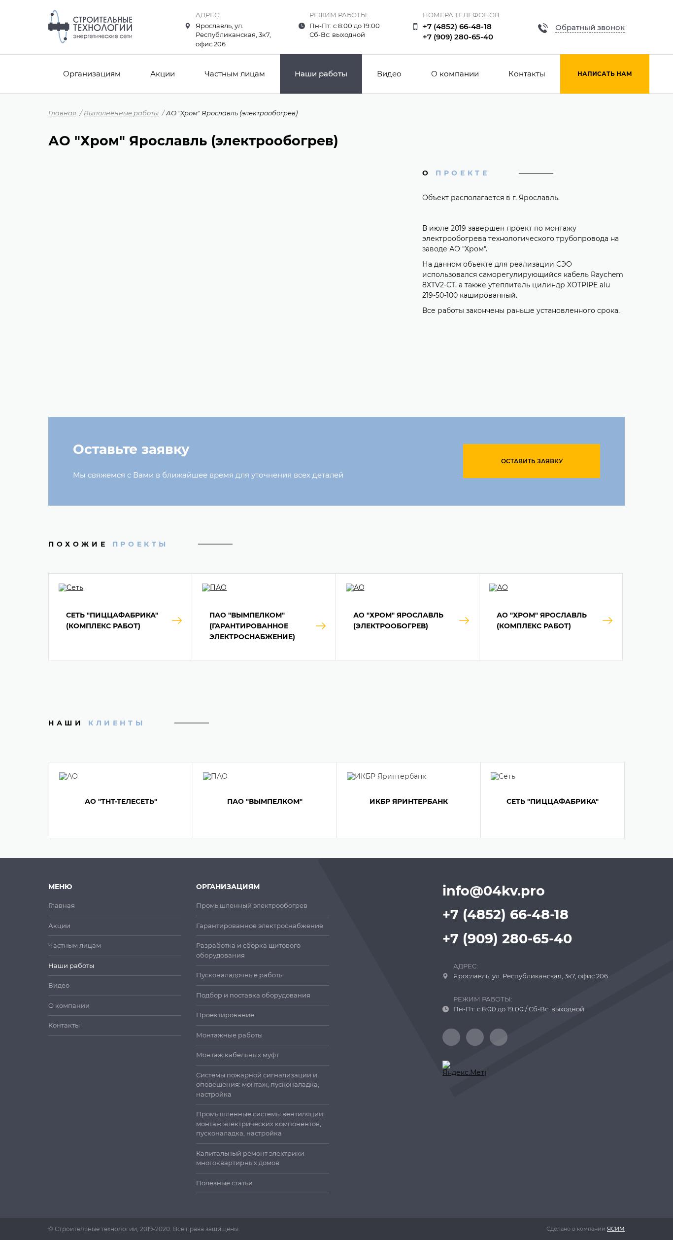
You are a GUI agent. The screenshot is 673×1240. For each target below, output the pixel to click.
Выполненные (121, 113)
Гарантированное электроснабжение (259, 926)
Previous (41, 799)
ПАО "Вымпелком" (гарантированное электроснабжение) (252, 626)
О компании (455, 73)
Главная (62, 113)
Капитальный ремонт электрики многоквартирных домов (250, 1158)
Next (631, 799)
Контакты (526, 73)
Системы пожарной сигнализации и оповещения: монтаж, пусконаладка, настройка (257, 1084)
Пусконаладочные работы (240, 975)
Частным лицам (234, 73)
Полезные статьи (224, 1183)
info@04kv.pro (493, 891)
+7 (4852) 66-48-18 (457, 26)
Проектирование (225, 1015)
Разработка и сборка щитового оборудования (248, 950)
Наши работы (321, 73)
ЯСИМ (616, 1228)
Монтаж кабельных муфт (237, 1055)
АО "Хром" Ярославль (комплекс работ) (542, 620)
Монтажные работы (229, 1035)
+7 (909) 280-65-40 (458, 36)
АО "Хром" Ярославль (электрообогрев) (398, 620)
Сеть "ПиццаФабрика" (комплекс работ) (112, 620)
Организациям (92, 73)
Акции (162, 73)
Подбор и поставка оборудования (253, 995)
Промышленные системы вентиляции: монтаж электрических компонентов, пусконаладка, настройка (260, 1123)
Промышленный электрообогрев (251, 905)
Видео (389, 73)
